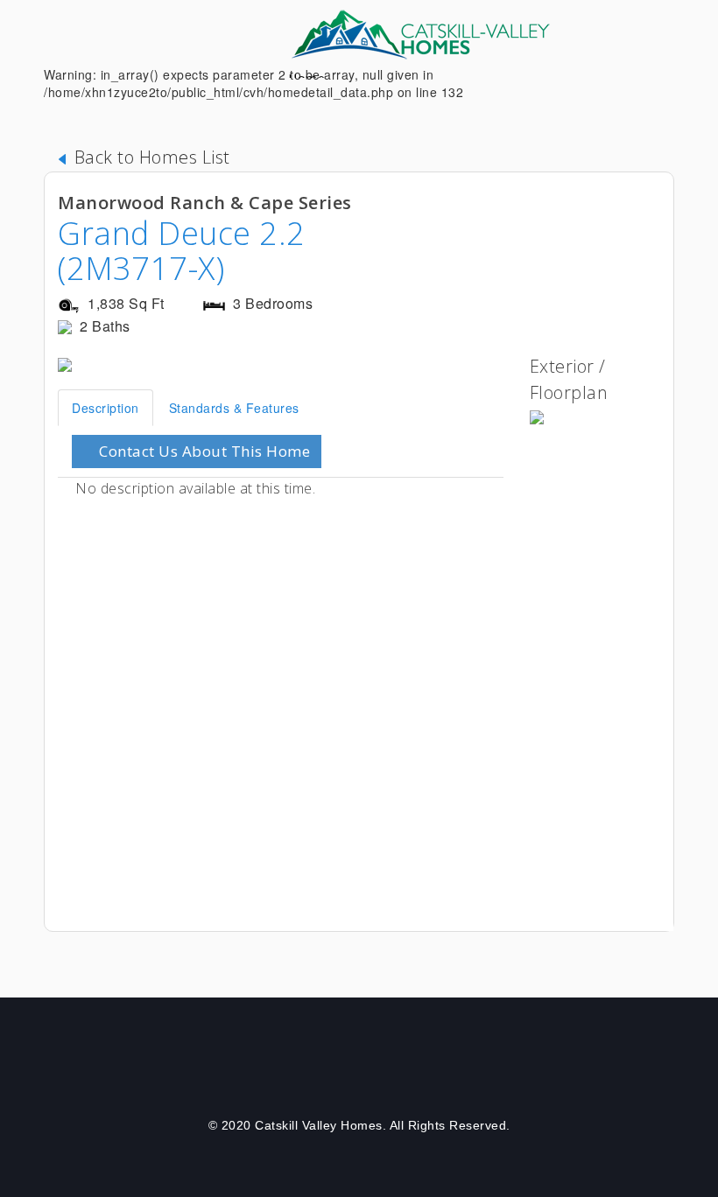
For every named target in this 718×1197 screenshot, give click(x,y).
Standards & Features (234, 407)
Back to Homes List (149, 157)
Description (105, 407)
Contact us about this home (203, 451)
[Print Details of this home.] (626, 216)
